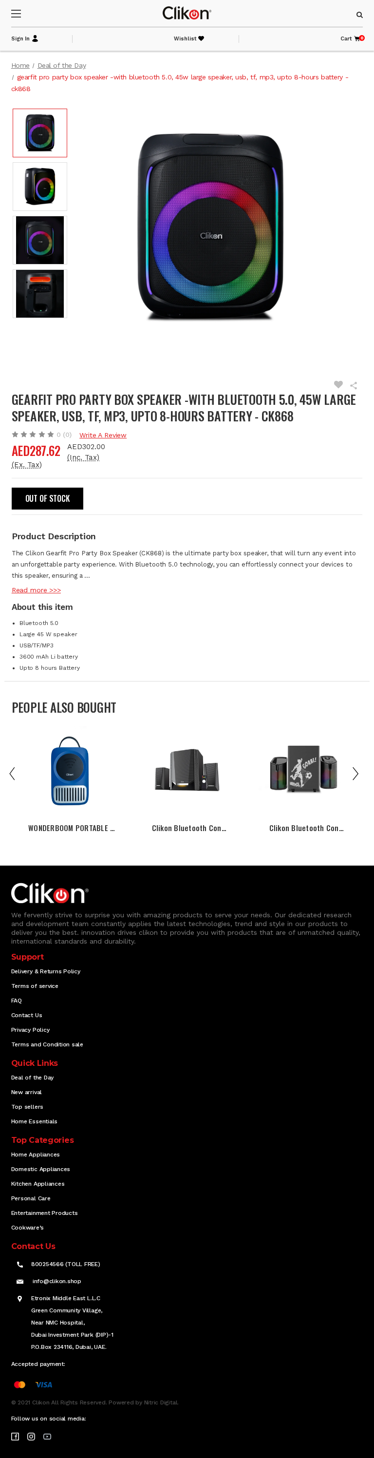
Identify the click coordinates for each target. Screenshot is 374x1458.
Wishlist (185, 39)
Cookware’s (27, 1227)
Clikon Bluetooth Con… (189, 827)
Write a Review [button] (103, 435)
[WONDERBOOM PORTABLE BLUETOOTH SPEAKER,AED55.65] (70, 770)
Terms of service (34, 986)
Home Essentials (34, 1121)
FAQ (16, 1000)
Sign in (20, 39)
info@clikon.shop (57, 1281)
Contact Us (26, 1015)
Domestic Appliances (40, 1169)
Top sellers (27, 1106)
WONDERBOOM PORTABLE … (71, 827)
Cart (350, 39)
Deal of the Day (32, 1077)
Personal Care (31, 1198)
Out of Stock (47, 498)
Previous (19, 773)
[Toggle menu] (24, 13)
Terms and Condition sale (47, 1044)
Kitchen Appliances (38, 1183)
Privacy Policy (30, 1029)
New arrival (26, 1092)
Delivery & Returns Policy (45, 971)
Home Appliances (35, 1154)
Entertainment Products (44, 1213)
